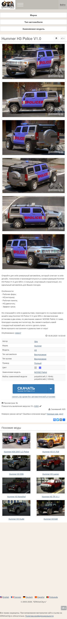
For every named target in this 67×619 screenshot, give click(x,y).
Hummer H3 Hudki (16, 519)
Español (40, 597)
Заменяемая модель (33, 28)
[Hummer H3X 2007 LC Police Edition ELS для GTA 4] (16, 440)
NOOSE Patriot (40, 372)
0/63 (36, 406)
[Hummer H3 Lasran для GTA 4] (50, 463)
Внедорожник (40, 354)
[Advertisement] (33, 559)
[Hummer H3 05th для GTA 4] (16, 463)
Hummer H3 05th (16, 474)
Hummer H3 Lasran (50, 474)
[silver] (35, 367)
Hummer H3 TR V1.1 (51, 496)
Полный (37, 363)
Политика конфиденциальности (39, 615)
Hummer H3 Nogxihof (16, 496)
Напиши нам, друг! (55, 413)
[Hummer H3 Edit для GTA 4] (50, 508)
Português (53, 597)
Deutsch (29, 597)
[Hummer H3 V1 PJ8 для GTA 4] (50, 440)
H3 (35, 350)
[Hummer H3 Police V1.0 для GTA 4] (33, 61)
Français (17, 597)
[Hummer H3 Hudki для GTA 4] (16, 508)
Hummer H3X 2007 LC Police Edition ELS (16, 451)
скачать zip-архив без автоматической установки (33, 396)
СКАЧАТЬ (26, 388)
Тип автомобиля (33, 21)
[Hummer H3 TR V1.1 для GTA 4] (50, 485)
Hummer (38, 346)
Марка (33, 15)
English (6, 597)
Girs (36, 341)
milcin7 (18, 332)
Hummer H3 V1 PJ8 (50, 451)
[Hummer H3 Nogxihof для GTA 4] (16, 485)
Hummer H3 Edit (51, 519)
